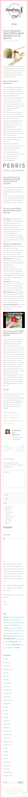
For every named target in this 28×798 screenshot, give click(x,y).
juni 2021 (5, 751)
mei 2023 (5, 676)
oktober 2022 (6, 697)
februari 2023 (6, 683)
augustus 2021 (7, 745)
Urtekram (13, 647)
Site (5, 503)
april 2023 (6, 679)
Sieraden (9, 644)
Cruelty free (13, 622)
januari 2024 (6, 666)
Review (21, 420)
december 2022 (7, 690)
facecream (20, 625)
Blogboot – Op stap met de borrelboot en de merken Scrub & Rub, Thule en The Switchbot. (19, 449)
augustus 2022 (7, 703)
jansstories (15, 41)
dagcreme (19, 622)
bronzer (21, 620)
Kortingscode (17, 630)
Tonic (6, 647)
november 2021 (7, 734)
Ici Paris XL (15, 406)
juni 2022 (5, 710)
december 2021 (7, 731)
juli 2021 (5, 748)
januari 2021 (6, 769)
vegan (17, 647)
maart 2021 (6, 762)
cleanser (9, 622)
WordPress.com (13, 793)
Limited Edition (6, 633)
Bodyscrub (13, 620)
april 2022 (6, 717)
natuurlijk (13, 636)
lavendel (23, 630)
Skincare (14, 412)
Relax (8, 641)
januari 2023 (6, 686)
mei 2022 (5, 714)
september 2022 (7, 700)
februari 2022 (6, 724)
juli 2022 (5, 707)
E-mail (6, 499)
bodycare (21, 617)
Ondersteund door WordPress (14, 789)
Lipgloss (10, 633)
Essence (15, 625)
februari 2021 (6, 765)
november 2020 (7, 776)
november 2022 (7, 693)
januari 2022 (6, 727)
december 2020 (7, 772)
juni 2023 (5, 672)
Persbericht (9, 638)
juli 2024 (5, 659)
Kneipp (12, 630)
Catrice (5, 622)
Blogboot (17, 617)
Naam (6, 494)
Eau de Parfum (9, 625)
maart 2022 (6, 721)
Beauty (13, 415)
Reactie (7, 472)
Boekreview (17, 620)
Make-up (6, 636)
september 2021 (7, 741)
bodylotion (7, 620)
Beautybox (12, 617)
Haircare (10, 628)
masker (18, 415)
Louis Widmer (17, 633)
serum (5, 423)
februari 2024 (6, 662)
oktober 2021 (6, 738)
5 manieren (6, 415)
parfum (19, 636)
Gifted (5, 628)
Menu (14, 24)
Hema (4, 630)
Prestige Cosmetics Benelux (11, 420)
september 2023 (7, 669)
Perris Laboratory (13, 417)
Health (20, 628)
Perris (5, 417)
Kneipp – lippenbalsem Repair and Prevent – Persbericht (8, 448)
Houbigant (8, 630)
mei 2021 (5, 755)
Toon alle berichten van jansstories (17, 438)
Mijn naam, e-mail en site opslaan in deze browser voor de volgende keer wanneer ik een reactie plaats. (9, 515)
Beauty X (5, 408)
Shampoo (5, 644)
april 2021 (5, 758)
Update (9, 647)
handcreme (15, 628)
